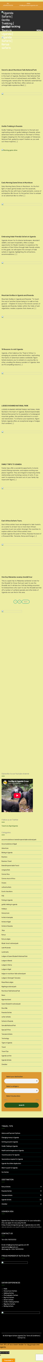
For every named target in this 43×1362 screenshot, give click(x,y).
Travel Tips (5, 1051)
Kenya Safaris (6, 1187)
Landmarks (5, 952)
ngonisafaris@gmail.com (10, 1247)
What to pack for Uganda (10, 1168)
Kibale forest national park (10, 943)
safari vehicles (6, 1017)
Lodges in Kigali (6, 969)
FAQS (5, 1289)
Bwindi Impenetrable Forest (10, 865)
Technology (5, 1038)
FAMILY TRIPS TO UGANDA (12, 464)
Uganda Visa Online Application (11, 1163)
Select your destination (14, 1077)
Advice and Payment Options (11, 1133)
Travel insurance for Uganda (11, 1155)
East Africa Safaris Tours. (12, 521)
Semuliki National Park (9, 1025)
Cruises (4, 883)
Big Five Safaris (9, 1297)
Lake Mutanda (6, 948)
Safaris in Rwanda (7, 1021)
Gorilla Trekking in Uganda (10, 1146)
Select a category (12, 1086)
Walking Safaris (9, 1293)
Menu (38, 30)
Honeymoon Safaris (10, 1291)
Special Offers (6, 1030)
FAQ (3, 896)
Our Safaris (5, 1172)
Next (25, 602)
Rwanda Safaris (7, 1012)
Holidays (4, 909)
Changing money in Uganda (10, 1137)
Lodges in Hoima (7, 965)
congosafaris (6, 870)
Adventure (5, 848)
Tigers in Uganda (7, 1043)
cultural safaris (6, 887)
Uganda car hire (6, 1056)
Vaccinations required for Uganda (12, 1159)
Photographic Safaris (11, 1295)
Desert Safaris (8, 1300)
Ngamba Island (6, 999)
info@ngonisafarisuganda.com (16, 1245)
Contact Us (21, 1338)
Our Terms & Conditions (32, 1336)
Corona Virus (6, 874)
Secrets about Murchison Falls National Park (19, 70)
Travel (4, 1047)
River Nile (4, 1008)
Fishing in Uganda (7, 900)
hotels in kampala (7, 917)
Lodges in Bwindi (7, 961)
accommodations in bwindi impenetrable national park (19, 840)
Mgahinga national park (9, 987)
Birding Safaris (8, 1306)
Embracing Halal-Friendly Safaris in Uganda (19, 237)
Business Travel (6, 861)
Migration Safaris (9, 1304)
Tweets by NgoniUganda (10, 826)
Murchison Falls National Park (11, 991)
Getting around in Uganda (10, 1142)
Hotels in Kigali (6, 922)
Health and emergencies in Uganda (13, 1150)
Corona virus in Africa (8, 878)
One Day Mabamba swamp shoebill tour (17, 577)
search (21, 1105)
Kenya (4, 935)
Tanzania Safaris (7, 1034)
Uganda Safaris (6, 1060)
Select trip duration (13, 1096)
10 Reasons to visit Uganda (12, 349)
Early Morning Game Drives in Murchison (17, 183)
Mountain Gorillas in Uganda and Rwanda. (18, 295)
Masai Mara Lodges (7, 982)
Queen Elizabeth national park (11, 1004)
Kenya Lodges (6, 939)
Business (4, 857)
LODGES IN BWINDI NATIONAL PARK (15, 406)
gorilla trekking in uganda (9, 904)
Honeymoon (5, 913)
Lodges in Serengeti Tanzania (11, 978)
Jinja (3, 930)
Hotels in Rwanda (7, 926)
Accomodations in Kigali (9, 844)
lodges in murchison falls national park (14, 974)
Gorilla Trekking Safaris (11, 1302)
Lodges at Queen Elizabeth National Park (14, 956)
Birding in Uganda (7, 853)
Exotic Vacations (7, 891)
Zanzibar (4, 1064)
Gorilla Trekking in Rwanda (12, 126)
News (3, 995)
